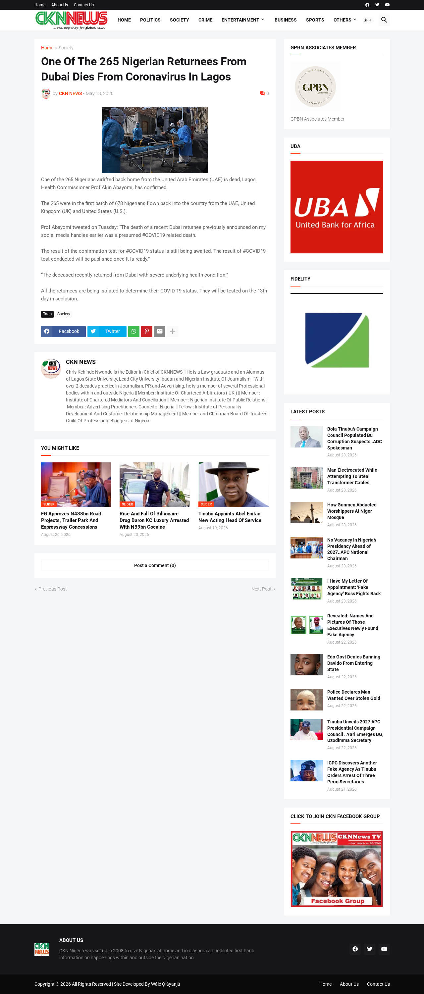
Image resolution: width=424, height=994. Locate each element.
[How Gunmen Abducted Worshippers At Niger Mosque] (307, 512)
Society (179, 20)
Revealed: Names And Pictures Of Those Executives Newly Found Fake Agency (352, 625)
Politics (150, 20)
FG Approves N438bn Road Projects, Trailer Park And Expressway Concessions (71, 520)
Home (39, 5)
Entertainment (240, 20)
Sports (315, 20)
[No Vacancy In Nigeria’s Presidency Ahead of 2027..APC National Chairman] (307, 547)
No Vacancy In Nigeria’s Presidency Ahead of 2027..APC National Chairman (351, 549)
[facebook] (367, 5)
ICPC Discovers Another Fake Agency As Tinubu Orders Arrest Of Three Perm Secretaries (352, 772)
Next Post (261, 589)
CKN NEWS (81, 361)
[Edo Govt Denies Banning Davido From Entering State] (307, 664)
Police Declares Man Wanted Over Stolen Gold (353, 695)
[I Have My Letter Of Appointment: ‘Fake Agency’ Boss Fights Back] (307, 589)
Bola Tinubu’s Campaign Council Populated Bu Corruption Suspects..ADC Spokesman (354, 438)
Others (342, 20)
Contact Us (84, 5)
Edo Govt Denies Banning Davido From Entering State (353, 663)
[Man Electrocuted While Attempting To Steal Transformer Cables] (307, 478)
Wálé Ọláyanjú (165, 984)
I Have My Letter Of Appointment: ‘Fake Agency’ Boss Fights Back (354, 587)
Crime (205, 20)
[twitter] (377, 5)
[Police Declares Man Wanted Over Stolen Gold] (307, 699)
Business (286, 20)
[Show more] (172, 331)
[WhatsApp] (133, 331)
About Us (59, 5)
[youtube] (387, 5)
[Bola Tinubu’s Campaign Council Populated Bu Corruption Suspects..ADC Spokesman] (307, 436)
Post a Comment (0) (155, 565)
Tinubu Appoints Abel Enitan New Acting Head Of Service (229, 517)
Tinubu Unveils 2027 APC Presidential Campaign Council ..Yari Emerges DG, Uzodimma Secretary (355, 731)
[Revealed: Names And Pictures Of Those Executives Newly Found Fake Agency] (307, 623)
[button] (368, 20)
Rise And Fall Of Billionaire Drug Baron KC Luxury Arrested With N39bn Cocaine (154, 520)
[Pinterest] (146, 331)
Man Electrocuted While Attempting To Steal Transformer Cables (352, 476)
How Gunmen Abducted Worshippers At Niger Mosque (352, 511)
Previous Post (52, 589)
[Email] (159, 331)
